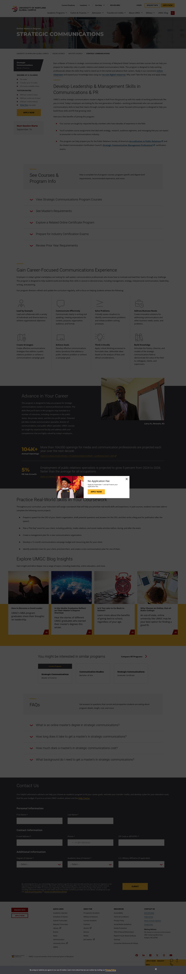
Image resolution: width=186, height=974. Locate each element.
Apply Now (96, 491)
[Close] (126, 479)
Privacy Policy (110, 970)
